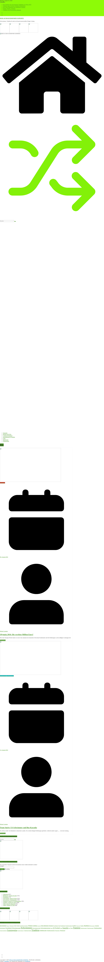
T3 (54, 928)
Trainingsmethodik (3, 930)
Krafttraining (63, 925)
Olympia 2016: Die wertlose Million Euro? (16, 635)
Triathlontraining (51, 930)
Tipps (71, 928)
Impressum (5, 439)
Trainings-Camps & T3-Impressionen (12, 901)
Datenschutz (6, 441)
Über (4, 438)
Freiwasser (12, 925)
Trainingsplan (12, 930)
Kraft (59, 925)
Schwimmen (26, 928)
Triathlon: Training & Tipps (9, 902)
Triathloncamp (43, 930)
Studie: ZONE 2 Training (9, 8)
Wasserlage (57, 930)
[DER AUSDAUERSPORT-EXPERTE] (52, 115)
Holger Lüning (32, 925)
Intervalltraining (45, 925)
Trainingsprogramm (27, 930)
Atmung (8, 925)
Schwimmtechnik (36, 928)
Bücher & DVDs (7, 434)
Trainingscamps (90, 928)
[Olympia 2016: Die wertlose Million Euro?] (30, 481)
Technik (57, 928)
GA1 (15, 925)
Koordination (55, 925)
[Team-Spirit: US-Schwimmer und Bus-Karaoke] (30, 674)
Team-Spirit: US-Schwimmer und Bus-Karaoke (18, 828)
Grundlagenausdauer (23, 925)
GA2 (18, 925)
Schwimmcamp (16, 928)
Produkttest (5, 897)
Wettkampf (62, 930)
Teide (61, 928)
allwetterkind (3, 925)
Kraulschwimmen (69, 925)
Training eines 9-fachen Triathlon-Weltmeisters (14, 6)
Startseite (5, 433)
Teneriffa (65, 928)
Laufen (74, 925)
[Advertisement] (45, 942)
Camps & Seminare (7, 435)
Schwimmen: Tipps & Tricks (7, 675)
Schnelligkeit (8, 928)
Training (76, 928)
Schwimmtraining (45, 928)
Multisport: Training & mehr (10, 895)
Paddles (82, 925)
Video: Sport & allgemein (9, 904)
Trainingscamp (84, 928)
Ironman (51, 925)
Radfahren (87, 925)
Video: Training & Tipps (9, 905)
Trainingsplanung (21, 930)
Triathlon (35, 930)
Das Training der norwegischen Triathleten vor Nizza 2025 (17, 4)
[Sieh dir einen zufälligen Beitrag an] (52, 219)
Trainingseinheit (98, 928)
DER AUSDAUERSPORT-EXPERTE (12, 18)
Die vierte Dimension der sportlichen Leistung (14, 7)
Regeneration (92, 925)
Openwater (78, 925)
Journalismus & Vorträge (9, 437)
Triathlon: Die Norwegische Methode (12, 10)
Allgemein (2, 482)
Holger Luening (4, 631)
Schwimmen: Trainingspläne (10, 899)
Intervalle (39, 925)
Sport (52, 928)
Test (69, 928)
